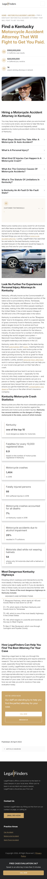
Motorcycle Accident (11, 836)
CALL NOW (23, 873)
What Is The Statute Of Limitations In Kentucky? (20, 180)
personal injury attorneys (33, 360)
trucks (25, 347)
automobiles (14, 347)
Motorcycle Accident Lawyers (21, 15)
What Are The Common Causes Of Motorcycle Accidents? (19, 170)
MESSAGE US (23, 720)
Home (4, 15)
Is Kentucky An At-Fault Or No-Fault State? (20, 191)
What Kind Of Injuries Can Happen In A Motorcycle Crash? (21, 159)
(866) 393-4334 (14, 815)
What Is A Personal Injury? (15, 150)
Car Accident (8, 832)
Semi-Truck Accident (11, 840)
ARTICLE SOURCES (13, 749)
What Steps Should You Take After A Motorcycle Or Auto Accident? (20, 140)
